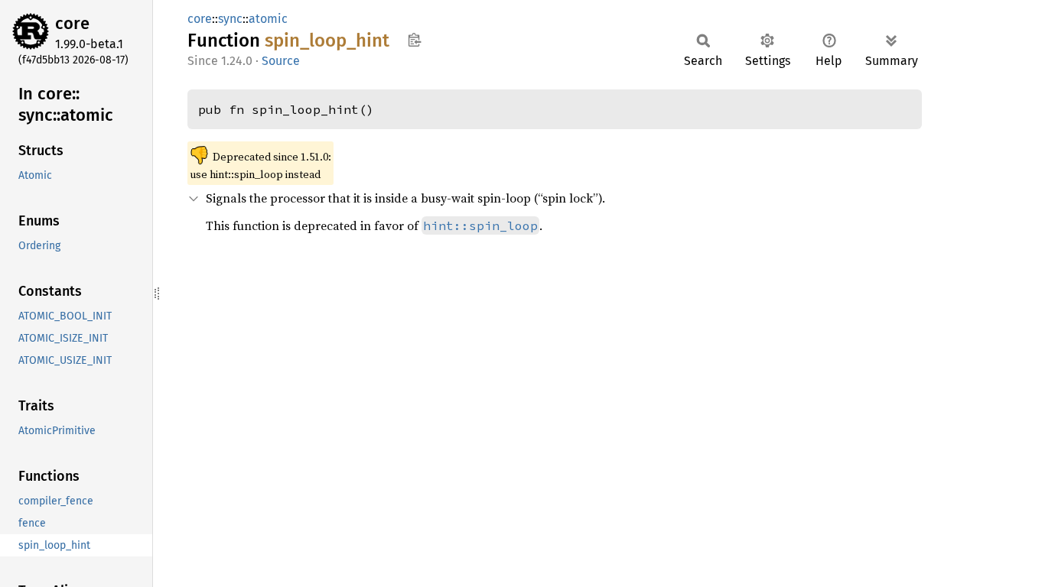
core (72, 23)
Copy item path (414, 40)
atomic (268, 18)
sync (230, 18)
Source (281, 61)
